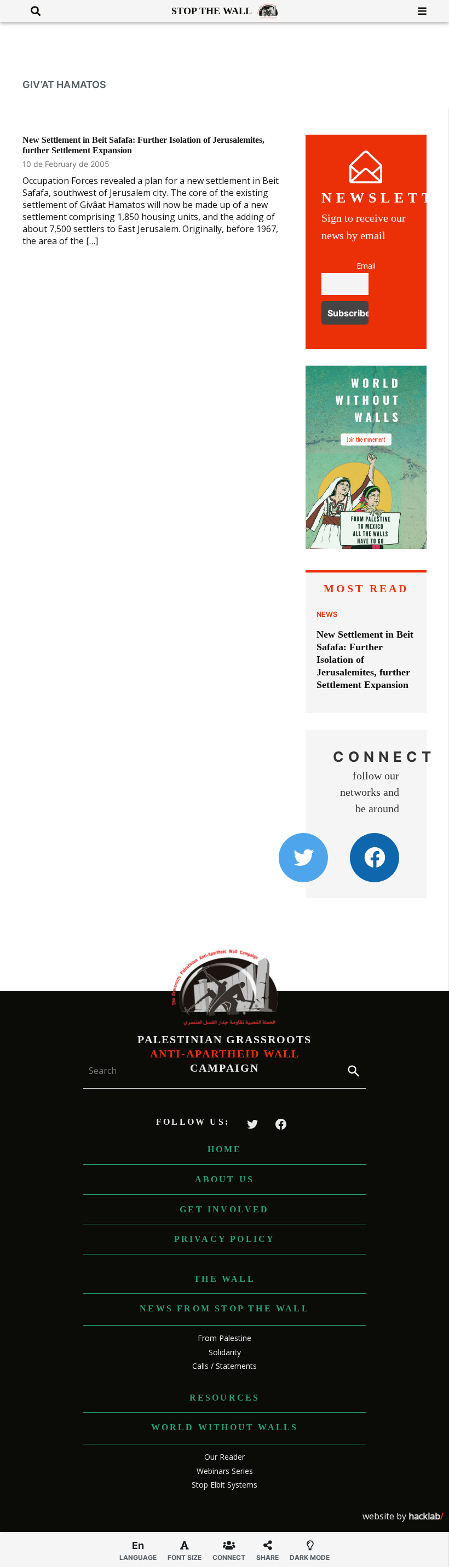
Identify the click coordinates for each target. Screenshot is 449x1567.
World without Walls (224, 1427)
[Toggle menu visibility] (418, 11)
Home (225, 1149)
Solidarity (225, 1352)
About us (225, 1179)
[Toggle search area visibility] (31, 11)
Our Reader (224, 1457)
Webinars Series (225, 1471)
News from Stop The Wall (224, 1308)
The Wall (224, 1278)
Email (366, 266)
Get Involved (224, 1209)
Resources (224, 1397)
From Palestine (224, 1338)
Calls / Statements (224, 1366)
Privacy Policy (224, 1239)
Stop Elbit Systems (224, 1484)
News (326, 614)
